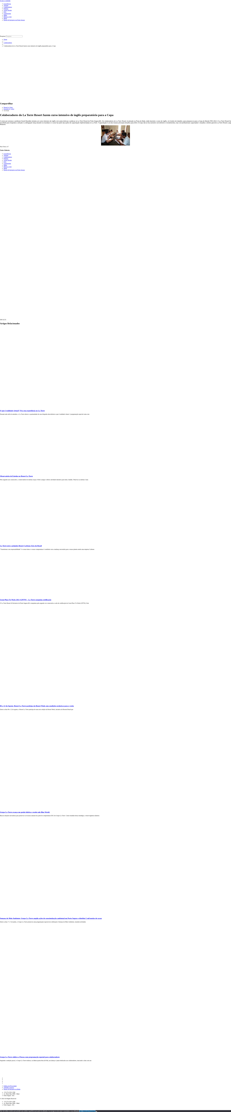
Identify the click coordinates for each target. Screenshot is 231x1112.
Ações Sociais (8, 10)
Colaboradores (8, 7)
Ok (80, 1111)
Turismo (6, 5)
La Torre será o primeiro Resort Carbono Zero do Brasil (21, 546)
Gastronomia (7, 13)
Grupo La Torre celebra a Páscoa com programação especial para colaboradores (30, 1057)
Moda (5, 18)
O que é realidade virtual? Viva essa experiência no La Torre (22, 411)
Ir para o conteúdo (5, 1)
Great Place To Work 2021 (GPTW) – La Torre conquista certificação (25, 600)
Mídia (5, 15)
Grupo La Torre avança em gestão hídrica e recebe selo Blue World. (25, 812)
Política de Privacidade (89, 1111)
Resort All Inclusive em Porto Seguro (14, 20)
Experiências (7, 4)
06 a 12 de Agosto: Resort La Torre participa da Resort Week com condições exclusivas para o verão (37, 706)
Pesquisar (2, 36)
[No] (96, 1111)
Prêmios (6, 8)
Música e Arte (8, 17)
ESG (5, 12)
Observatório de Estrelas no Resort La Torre (16, 476)
